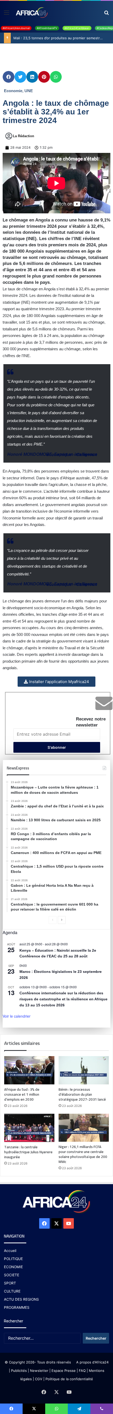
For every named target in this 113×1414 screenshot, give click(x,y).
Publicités (19, 1370)
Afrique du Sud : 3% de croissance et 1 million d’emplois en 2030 (21, 1094)
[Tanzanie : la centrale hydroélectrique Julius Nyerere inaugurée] (29, 1128)
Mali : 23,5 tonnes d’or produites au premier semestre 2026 (62, 38)
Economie (13, 90)
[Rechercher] (106, 14)
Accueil (10, 1251)
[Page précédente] (52, 920)
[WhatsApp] (56, 1409)
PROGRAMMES (16, 1307)
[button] (8, 77)
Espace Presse (63, 1370)
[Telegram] (79, 1409)
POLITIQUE (13, 1259)
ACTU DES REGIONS (21, 1299)
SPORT (10, 1283)
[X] (56, 1223)
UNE (28, 90)
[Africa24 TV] (31, 12)
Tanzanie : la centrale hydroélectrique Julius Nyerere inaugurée (28, 1152)
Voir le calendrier (16, 1016)
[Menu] (6, 14)
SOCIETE (11, 1275)
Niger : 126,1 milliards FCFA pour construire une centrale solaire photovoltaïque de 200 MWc (83, 1154)
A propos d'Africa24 (92, 1362)
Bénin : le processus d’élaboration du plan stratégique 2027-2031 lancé (82, 1094)
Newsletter (39, 1370)
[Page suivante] (62, 920)
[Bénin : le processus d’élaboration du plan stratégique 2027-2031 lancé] (84, 1070)
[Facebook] (44, 1223)
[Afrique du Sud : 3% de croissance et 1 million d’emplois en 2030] (29, 1070)
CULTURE (12, 1291)
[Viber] (101, 1409)
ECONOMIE (13, 1267)
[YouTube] (68, 1223)
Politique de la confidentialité (69, 1379)
